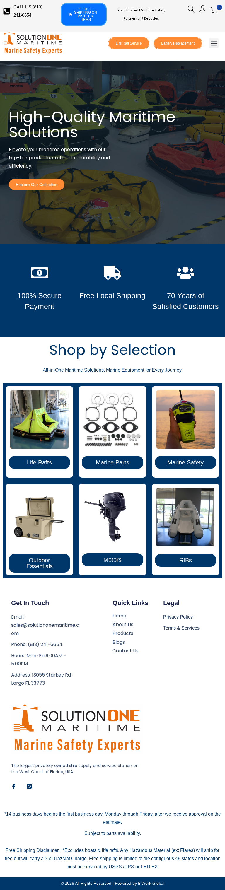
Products (122, 633)
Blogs (118, 642)
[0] (214, 9)
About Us (122, 625)
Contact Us (125, 651)
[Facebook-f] (13, 786)
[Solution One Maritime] (29, 786)
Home (119, 616)
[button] (214, 43)
